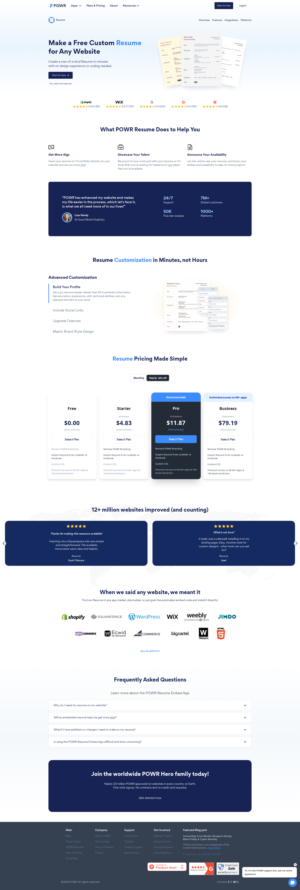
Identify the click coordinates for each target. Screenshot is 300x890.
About (114, 5)
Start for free (224, 5)
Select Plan (72, 439)
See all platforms (150, 651)
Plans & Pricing (95, 5)
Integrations (231, 20)
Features (217, 20)
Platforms (246, 20)
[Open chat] (292, 882)
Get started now (150, 798)
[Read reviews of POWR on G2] (201, 869)
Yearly (158, 378)
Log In (242, 5)
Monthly (138, 378)
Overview (204, 20)
